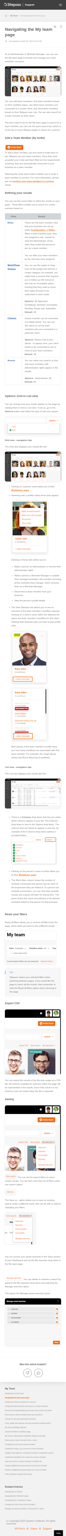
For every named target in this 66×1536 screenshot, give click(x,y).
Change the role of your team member (20, 1444)
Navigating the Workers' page (16, 1496)
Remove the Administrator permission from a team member (28, 1410)
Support (29, 4)
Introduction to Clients (13, 1492)
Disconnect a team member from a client (21, 1440)
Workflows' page (20, 490)
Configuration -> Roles (43, 230)
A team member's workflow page (18, 1432)
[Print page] (54, 26)
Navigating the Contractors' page (18, 1500)
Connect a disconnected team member (20, 1419)
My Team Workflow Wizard (15, 1427)
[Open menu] (60, 4)
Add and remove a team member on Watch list (23, 1461)
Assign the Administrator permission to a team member (26, 1406)
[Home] (12, 5)
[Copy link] (61, 26)
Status (33, 1529)
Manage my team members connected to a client (24, 1509)
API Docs (20, 1529)
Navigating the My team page (33, 16)
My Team (14, 16)
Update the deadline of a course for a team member (25, 1457)
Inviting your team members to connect (33, 181)
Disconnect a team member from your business (24, 1415)
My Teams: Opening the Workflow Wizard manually (25, 1436)
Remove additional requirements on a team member (26, 1470)
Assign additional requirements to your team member (26, 1466)
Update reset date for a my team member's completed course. (29, 1453)
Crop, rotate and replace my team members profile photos (28, 1423)
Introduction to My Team (14, 1393)
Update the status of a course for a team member (24, 1449)
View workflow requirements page (18, 1474)
